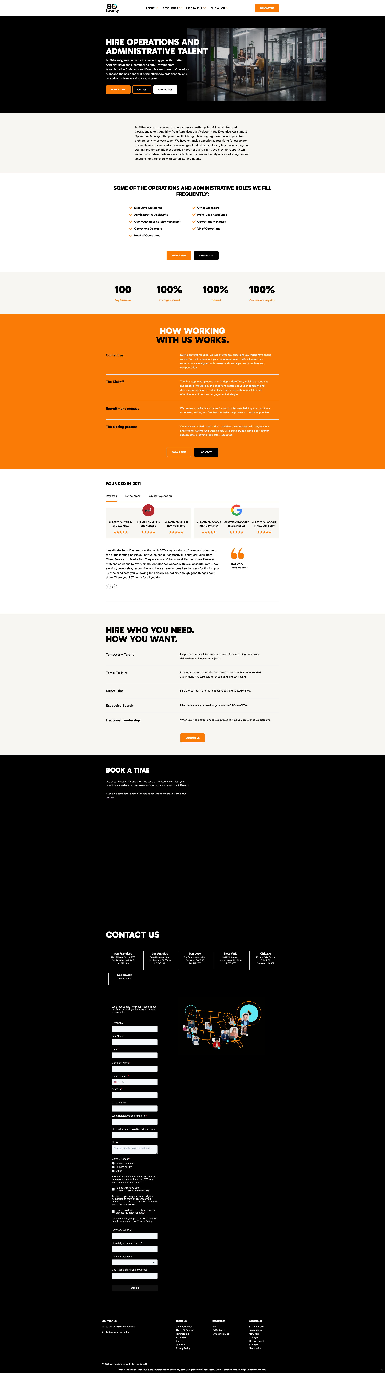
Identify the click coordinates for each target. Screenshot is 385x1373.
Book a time (118, 89)
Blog (214, 1326)
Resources (170, 8)
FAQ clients (218, 1330)
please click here (138, 793)
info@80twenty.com (124, 1326)
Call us (141, 89)
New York (254, 1333)
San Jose (254, 1344)
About (150, 8)
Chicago (253, 1337)
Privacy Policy (183, 1348)
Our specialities (184, 1326)
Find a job (218, 8)
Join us (179, 1341)
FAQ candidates (220, 1333)
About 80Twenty (184, 1330)
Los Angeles (255, 1330)
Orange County (257, 1341)
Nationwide (255, 1348)
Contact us (267, 8)
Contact (206, 452)
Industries (181, 1337)
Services (180, 1344)
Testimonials (182, 1333)
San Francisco (256, 1326)
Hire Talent (194, 8)
